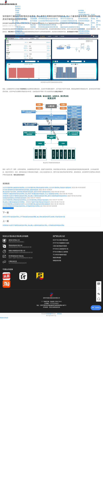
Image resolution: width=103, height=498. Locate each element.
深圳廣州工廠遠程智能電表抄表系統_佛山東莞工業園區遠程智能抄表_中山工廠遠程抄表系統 (31, 194)
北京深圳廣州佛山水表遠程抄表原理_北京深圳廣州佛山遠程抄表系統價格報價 (26, 204)
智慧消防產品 (19, 29)
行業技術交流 (13, 261)
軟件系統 (81, 10)
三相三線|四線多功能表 (60, 246)
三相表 (17, 12)
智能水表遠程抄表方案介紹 (17, 250)
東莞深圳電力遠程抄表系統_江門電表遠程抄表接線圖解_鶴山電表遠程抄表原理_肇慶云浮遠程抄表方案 (34, 217)
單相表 (17, 10)
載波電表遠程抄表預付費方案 (47, 25)
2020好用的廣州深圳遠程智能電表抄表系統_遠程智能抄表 (21, 190)
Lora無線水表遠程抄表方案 (68, 21)
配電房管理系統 (83, 19)
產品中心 (18, 6)
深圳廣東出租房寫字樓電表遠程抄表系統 (51, 82)
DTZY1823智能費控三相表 (61, 243)
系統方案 (33, 25)
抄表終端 (18, 14)
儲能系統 (81, 29)
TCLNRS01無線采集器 (60, 254)
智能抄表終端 (57, 260)
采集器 (17, 17)
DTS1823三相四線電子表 (60, 249)
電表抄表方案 (42, 17)
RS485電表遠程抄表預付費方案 (48, 27)
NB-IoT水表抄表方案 (66, 19)
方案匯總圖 (33, 19)
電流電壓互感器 (20, 33)
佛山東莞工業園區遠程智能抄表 (51, 162)
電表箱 (17, 37)
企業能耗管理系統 (83, 33)
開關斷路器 (18, 31)
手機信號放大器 (20, 27)
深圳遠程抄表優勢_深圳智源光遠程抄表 (15, 198)
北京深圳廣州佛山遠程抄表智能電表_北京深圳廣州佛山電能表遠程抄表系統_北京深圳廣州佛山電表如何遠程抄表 (37, 187)
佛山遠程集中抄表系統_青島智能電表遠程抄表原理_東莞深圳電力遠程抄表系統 (27, 192)
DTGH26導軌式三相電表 (60, 252)
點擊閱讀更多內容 (8, 208)
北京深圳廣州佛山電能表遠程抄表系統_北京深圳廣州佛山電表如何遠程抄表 (26, 200)
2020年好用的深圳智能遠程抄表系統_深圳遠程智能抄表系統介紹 (23, 206)
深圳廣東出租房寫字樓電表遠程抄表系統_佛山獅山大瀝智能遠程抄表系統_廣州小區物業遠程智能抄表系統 (35, 196)
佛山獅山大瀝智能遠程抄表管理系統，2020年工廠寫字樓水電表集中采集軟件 (26, 202)
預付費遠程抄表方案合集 (16, 256)
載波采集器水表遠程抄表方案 (69, 27)
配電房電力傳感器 (20, 19)
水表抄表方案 (64, 17)
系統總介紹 (81, 12)
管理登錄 (59, 313)
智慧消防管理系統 (83, 31)
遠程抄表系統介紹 (14, 240)
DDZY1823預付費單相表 (60, 240)
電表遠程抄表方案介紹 (15, 245)
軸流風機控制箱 (20, 35)
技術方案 (33, 17)
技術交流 (5, 26)
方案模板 (33, 27)
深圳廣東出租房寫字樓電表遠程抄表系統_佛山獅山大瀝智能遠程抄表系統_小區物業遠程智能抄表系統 (33, 225)
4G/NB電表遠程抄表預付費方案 (48, 19)
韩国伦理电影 (4, 318)
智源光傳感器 (57, 257)
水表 (16, 21)
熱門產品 (18, 8)
